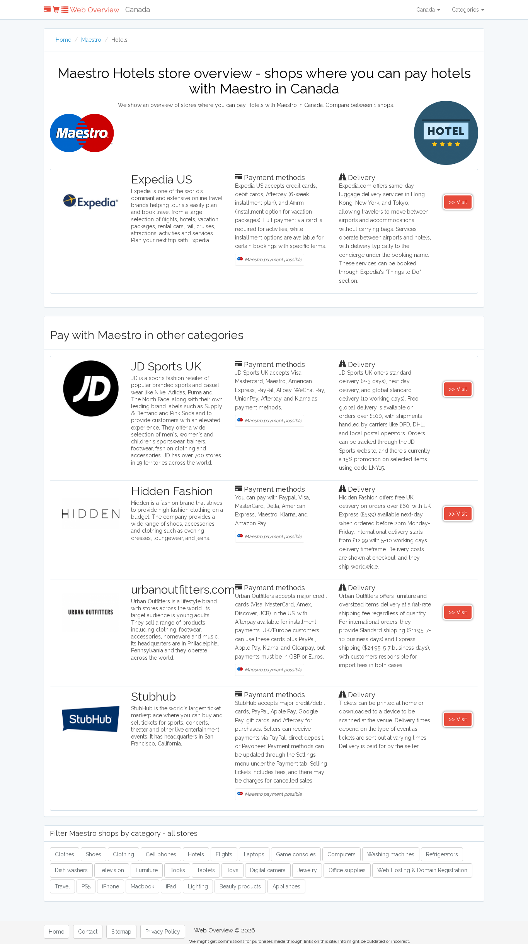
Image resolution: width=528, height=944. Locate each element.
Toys (232, 870)
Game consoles (296, 854)
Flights (224, 854)
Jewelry (307, 870)
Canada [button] (426, 10)
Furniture (147, 870)
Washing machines (390, 854)
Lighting (198, 886)
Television (111, 870)
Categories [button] (466, 10)
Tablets (206, 870)
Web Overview (93, 10)
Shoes (93, 854)
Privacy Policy (162, 932)
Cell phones (161, 854)
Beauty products (240, 886)
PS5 (86, 886)
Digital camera (268, 870)
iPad (171, 886)
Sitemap (121, 932)
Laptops (254, 854)
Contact (87, 932)
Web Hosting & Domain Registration (422, 870)
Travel (62, 886)
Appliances (286, 886)
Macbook (142, 886)
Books (177, 870)
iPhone (110, 886)
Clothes (64, 854)
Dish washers (71, 870)
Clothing (123, 854)
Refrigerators (442, 854)
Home (63, 40)
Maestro (91, 40)
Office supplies (347, 870)
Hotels (196, 854)
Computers (341, 854)
